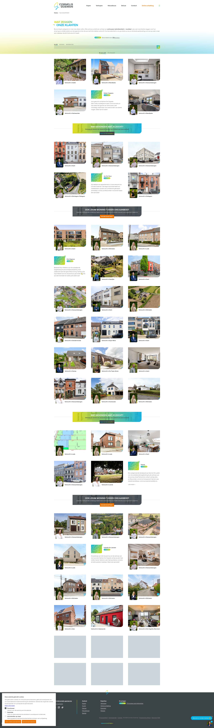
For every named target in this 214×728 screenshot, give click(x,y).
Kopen (88, 5)
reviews (116, 37)
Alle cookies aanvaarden (13, 722)
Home (56, 13)
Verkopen (99, 5)
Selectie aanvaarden (29, 722)
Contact (134, 5)
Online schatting (148, 5)
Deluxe (123, 5)
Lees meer (131, 484)
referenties (69, 44)
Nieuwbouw (112, 5)
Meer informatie (10, 705)
